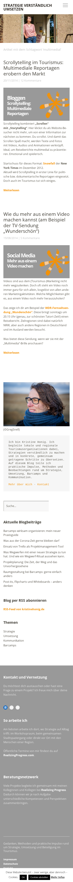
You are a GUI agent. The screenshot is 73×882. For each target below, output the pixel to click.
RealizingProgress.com (18, 755)
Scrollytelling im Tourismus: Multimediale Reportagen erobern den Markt (33, 68)
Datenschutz (10, 863)
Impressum (10, 859)
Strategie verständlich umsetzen (27, 7)
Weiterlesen (11, 190)
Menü (65, 5)
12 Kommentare (31, 80)
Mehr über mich (20, 484)
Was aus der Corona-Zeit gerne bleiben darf (31, 541)
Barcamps (9, 645)
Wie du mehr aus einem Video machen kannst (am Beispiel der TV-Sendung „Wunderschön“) (36, 222)
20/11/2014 (10, 80)
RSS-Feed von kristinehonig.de (23, 609)
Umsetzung (10, 636)
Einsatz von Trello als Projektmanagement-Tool (33, 546)
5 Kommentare (30, 238)
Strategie (9, 631)
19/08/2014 (10, 238)
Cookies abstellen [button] (39, 877)
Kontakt (43, 484)
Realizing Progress (53, 790)
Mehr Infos (58, 877)
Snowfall (49, 163)
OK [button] (23, 877)
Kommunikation (13, 640)
